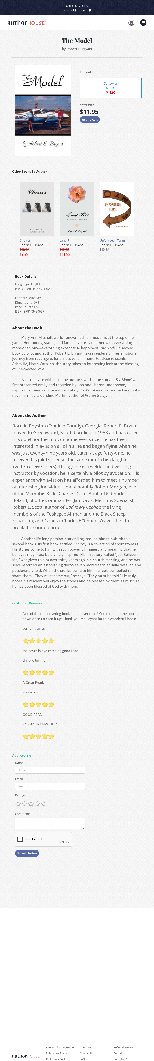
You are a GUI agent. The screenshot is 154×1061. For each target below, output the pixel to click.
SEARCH (67, 10)
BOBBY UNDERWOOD (40, 724)
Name (19, 763)
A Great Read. (33, 682)
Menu (144, 22)
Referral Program (124, 1047)
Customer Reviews (27, 603)
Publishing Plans (56, 1053)
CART (84, 10)
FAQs (83, 1059)
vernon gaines (34, 628)
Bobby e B (31, 692)
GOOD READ (32, 714)
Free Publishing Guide (60, 1047)
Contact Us (86, 1053)
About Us (85, 1047)
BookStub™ (121, 1059)
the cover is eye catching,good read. (51, 650)
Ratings (20, 795)
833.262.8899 (80, 6)
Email (19, 779)
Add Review (21, 755)
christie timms (34, 660)
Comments (23, 814)
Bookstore (120, 1053)
